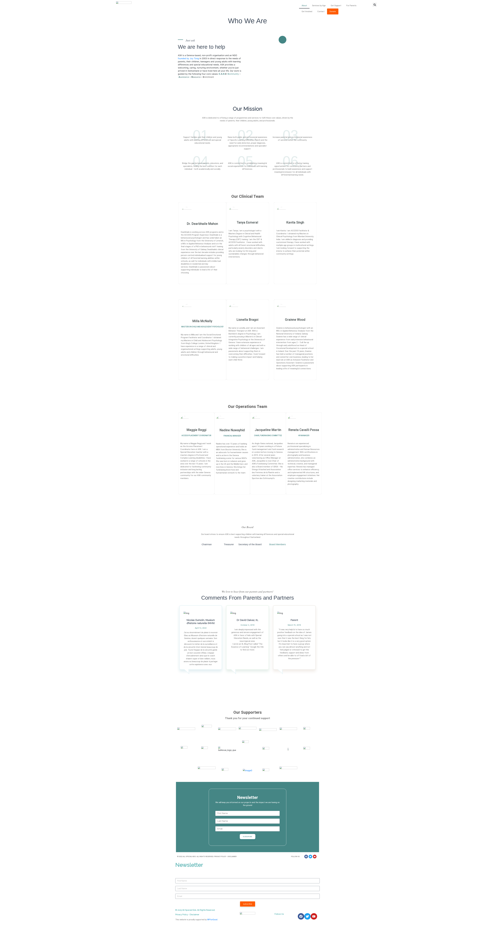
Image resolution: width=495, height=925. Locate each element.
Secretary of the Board (250, 544)
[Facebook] (306, 856)
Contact (320, 11)
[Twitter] (310, 856)
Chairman (207, 544)
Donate (333, 11)
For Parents (351, 5)
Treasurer (229, 544)
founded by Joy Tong (188, 58)
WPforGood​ (212, 919)
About (304, 5)
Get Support (336, 5)
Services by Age (319, 5)
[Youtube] (314, 856)
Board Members (277, 544)
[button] (375, 5)
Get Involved (307, 11)
